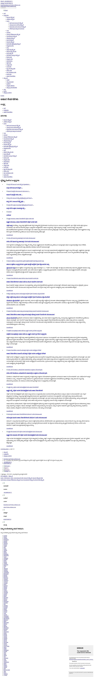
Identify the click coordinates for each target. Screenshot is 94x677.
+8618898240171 (8, 462)
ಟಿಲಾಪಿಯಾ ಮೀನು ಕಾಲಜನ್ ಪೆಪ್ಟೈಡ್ (17, 26)
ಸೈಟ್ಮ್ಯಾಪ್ (11, 476)
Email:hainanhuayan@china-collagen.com (10, 5)
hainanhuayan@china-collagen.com (12, 459)
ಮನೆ (5, 13)
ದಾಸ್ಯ (7, 47)
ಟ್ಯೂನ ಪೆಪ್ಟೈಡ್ (9, 53)
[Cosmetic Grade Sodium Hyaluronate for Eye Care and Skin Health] (25, 293)
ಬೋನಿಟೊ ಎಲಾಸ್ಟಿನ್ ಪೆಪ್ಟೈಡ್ (13, 55)
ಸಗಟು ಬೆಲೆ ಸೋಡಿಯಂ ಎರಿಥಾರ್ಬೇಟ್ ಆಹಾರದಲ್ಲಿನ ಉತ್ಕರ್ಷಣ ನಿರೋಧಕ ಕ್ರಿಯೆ (26, 373)
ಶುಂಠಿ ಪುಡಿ (8, 74)
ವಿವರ (11, 235)
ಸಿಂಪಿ (7, 30)
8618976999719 (7, 463)
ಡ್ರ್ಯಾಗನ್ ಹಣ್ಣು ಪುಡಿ (10, 68)
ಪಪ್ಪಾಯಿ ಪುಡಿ (9, 59)
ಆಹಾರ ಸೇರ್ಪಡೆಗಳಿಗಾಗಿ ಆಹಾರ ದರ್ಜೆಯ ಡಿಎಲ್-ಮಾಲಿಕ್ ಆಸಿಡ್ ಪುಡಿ (24, 281)
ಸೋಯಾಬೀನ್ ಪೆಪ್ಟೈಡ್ (11, 36)
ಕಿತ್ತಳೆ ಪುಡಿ (8, 62)
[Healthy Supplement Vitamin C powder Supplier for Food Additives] (24, 414)
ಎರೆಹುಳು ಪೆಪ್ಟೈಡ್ (10, 19)
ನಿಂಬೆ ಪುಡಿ (8, 66)
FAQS (5, 91)
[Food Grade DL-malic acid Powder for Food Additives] (22, 278)
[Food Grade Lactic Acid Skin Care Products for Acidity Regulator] (24, 330)
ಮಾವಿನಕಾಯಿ (9, 61)
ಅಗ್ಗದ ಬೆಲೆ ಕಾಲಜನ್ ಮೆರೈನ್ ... (14, 188)
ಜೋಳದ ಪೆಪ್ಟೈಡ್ (10, 42)
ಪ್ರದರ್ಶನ (8, 83)
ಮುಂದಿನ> (6, 449)
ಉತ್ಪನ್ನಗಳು (6, 15)
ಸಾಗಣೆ (7, 80)
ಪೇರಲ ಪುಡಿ (9, 70)
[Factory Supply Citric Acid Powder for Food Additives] (20, 218)
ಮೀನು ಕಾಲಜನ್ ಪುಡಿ (18, 478)
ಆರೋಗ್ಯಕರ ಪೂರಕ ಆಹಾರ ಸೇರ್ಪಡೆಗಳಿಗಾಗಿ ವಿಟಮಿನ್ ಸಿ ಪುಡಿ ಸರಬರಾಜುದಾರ (26, 417)
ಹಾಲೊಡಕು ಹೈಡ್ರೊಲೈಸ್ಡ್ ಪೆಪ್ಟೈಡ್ (13, 44)
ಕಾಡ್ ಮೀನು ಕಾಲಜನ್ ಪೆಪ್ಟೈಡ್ (16, 23)
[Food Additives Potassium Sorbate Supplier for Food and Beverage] (27, 311)
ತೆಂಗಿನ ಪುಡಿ (9, 57)
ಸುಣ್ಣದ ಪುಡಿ (9, 64)
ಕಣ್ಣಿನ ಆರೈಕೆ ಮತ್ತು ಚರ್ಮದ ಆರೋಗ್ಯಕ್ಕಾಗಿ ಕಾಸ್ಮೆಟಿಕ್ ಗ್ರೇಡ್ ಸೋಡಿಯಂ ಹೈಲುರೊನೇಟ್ (28, 297)
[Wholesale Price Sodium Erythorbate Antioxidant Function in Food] (24, 369)
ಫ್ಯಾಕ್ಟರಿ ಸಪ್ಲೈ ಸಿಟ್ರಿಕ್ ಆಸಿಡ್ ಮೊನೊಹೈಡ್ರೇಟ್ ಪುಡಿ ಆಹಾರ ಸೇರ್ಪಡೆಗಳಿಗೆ (24, 390)
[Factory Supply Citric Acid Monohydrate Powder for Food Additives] (22, 387)
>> (9, 449)
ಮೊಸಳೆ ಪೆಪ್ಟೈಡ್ (10, 40)
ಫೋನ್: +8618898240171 (7, 1)
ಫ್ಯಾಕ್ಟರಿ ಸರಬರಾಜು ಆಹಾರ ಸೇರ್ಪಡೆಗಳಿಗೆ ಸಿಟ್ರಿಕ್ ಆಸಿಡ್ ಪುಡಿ (21, 222)
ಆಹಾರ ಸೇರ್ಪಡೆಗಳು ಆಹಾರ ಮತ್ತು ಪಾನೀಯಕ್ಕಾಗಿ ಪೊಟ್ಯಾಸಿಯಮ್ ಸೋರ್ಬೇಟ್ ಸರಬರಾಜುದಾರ (30, 314)
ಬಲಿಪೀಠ (8, 32)
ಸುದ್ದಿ (5, 89)
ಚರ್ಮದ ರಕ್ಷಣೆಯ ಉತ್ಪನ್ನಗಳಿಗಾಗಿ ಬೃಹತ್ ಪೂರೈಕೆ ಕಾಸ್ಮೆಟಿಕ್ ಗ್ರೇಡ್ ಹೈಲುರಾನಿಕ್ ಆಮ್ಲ (27, 264)
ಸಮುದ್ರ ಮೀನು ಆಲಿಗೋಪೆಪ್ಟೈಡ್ (16, 25)
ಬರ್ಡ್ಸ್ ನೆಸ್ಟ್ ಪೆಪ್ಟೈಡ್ (10, 49)
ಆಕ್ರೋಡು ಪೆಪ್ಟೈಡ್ (10, 38)
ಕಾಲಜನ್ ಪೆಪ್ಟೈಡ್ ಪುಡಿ (37, 478)
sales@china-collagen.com (10, 507)
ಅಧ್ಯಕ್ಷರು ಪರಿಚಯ (10, 85)
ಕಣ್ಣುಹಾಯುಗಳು (10, 45)
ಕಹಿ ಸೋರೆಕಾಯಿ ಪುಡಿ (11, 72)
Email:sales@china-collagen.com (8, 6)
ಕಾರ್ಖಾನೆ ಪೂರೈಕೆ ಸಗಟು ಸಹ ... (14, 194)
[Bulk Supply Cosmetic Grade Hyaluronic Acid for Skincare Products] (25, 261)
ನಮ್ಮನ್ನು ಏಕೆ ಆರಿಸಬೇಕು (11, 87)
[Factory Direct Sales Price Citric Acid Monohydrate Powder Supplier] (24, 431)
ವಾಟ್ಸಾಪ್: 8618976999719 (7, 3)
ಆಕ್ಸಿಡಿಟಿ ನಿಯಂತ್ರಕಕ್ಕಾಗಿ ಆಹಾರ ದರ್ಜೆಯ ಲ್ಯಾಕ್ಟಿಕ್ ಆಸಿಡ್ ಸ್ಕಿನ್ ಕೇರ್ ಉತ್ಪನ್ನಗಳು (26, 334)
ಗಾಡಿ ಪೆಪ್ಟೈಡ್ (41, 480)
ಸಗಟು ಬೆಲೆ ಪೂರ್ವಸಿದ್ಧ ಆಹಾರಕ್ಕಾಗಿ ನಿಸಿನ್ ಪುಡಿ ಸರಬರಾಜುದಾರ (22, 241)
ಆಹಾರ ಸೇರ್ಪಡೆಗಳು (10, 76)
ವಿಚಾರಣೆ (8, 235)
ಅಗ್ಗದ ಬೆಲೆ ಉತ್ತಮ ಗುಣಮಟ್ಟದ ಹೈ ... (16, 208)
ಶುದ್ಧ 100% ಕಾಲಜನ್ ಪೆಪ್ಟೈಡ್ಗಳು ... (15, 201)
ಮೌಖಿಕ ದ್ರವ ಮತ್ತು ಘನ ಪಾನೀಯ (16, 28)
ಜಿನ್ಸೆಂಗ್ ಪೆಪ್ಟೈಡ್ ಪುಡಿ (11, 51)
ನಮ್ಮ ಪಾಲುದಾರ (10, 81)
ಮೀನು (7, 21)
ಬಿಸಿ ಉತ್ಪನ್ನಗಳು (4, 476)
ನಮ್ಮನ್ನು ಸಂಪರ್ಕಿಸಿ (8, 92)
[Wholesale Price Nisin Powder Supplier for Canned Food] (20, 238)
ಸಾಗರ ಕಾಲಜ (7, 478)
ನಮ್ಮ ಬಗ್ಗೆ (6, 78)
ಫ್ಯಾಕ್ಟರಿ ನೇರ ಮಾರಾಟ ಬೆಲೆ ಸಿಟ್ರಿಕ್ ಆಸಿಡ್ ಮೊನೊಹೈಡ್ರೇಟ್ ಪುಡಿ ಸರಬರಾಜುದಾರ (26, 435)
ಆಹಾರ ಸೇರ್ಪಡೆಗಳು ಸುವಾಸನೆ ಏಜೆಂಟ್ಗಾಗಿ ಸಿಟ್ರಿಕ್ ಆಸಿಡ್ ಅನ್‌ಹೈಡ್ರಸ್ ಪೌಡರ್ (26, 353)
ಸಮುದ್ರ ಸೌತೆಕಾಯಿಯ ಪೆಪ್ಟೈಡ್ (13, 34)
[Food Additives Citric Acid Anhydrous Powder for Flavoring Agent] (23, 350)
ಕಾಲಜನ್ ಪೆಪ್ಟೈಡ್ (10, 17)
